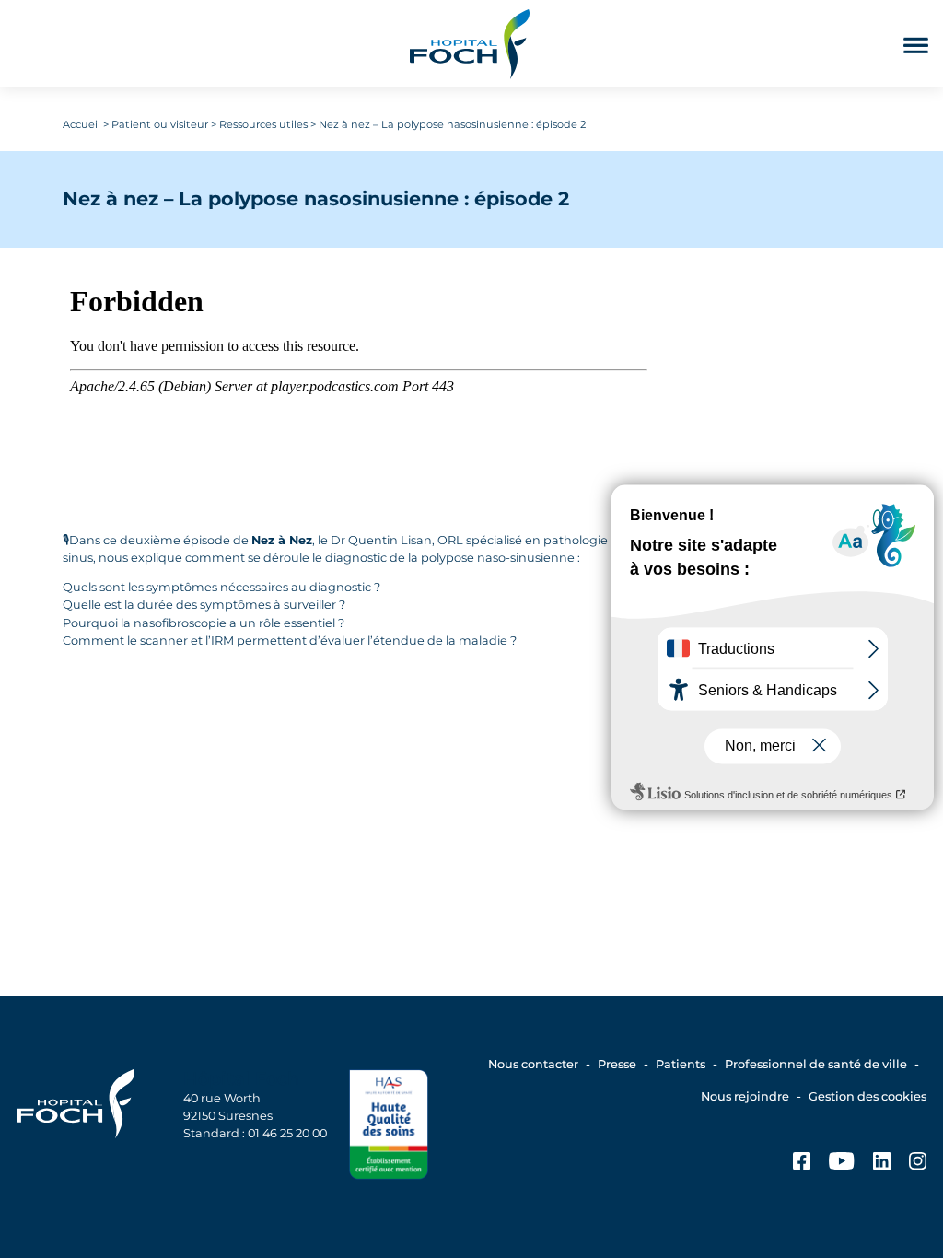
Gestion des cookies (867, 1096)
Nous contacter (533, 1064)
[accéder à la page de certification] (388, 1126)
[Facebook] (801, 1163)
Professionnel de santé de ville (816, 1064)
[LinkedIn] (882, 1163)
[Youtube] (841, 1163)
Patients (680, 1064)
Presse (617, 1064)
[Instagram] (917, 1163)
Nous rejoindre (745, 1096)
